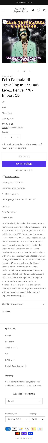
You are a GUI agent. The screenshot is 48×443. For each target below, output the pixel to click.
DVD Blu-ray (10, 360)
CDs (7, 354)
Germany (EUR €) (14, 419)
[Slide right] (30, 71)
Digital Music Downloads (16, 366)
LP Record (9, 342)
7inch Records (11, 348)
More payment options (24, 170)
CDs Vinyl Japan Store (26, 438)
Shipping (5, 127)
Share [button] (7, 311)
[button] (3, 10)
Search (8, 335)
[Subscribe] (40, 401)
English (34, 419)
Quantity (5, 132)
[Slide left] (18, 71)
